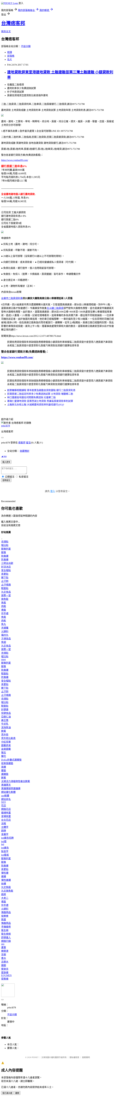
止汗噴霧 (6, 584)
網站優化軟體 (8, 792)
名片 (9, 59)
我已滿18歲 (7, 1093)
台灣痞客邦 (13, 23)
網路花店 (6, 809)
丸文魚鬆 (6, 887)
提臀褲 (4, 979)
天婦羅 (4, 628)
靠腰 (3, 767)
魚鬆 (3, 602)
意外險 (4, 734)
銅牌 (3, 830)
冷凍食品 (6, 638)
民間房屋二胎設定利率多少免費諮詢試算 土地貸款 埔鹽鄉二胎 (40, 394)
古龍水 (4, 961)
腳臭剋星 (6, 549)
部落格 (10, 56)
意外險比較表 (8, 738)
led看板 (5, 855)
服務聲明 (86, 1057)
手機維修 (6, 926)
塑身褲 (4, 972)
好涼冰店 (6, 567)
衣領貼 (4, 541)
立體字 (4, 827)
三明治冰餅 (7, 563)
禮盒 (3, 610)
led (2, 844)
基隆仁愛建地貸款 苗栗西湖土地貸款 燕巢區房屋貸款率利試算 (40, 401)
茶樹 (3, 954)
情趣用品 (6, 912)
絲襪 (3, 883)
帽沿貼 (4, 545)
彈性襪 (4, 873)
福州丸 (4, 635)
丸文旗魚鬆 (7, 891)
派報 (3, 823)
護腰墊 (4, 774)
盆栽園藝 (6, 749)
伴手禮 (4, 613)
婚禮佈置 (6, 812)
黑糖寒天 (6, 785)
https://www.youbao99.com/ (14, 160)
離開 (17, 1093)
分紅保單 (6, 742)
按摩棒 (4, 916)
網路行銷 (6, 941)
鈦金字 (4, 851)
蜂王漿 (4, 720)
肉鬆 (3, 606)
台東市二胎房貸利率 (12, 298)
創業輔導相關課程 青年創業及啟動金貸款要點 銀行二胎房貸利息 (41, 390)
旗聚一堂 (6, 595)
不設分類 (26, 46)
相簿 (9, 52)
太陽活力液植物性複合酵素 (15, 781)
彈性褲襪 (6, 880)
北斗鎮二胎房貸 (55, 308)
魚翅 (3, 642)
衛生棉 (4, 930)
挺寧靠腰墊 (7, 763)
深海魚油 (6, 727)
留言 (28, 442)
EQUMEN (6, 975)
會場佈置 (6, 816)
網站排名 (6, 799)
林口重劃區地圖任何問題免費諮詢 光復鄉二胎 (31, 397)
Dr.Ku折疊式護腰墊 (11, 759)
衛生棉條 (6, 934)
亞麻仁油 (6, 716)
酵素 (3, 731)
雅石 (3, 752)
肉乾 (3, 620)
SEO (3, 802)
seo (2, 944)
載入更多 (6, 462)
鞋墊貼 (4, 588)
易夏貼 (4, 574)
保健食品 (6, 713)
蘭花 (3, 756)
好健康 (4, 709)
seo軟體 (5, 795)
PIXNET (35, 1057)
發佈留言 (6, 480)
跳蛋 (3, 919)
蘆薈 (3, 947)
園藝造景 (6, 745)
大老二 (4, 898)
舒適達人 (6, 937)
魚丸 (3, 624)
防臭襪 (4, 559)
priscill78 (5, 425)
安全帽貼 (6, 570)
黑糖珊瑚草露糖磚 (10, 788)
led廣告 (5, 847)
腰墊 (3, 770)
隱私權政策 (74, 1057)
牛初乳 (4, 724)
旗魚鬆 (4, 599)
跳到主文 (6, 31)
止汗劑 (4, 581)
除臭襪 (4, 556)
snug (3, 659)
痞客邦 (21, 442)
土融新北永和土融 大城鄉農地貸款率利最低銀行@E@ (35, 404)
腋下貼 (4, 577)
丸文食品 (6, 592)
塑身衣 (4, 969)
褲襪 (3, 876)
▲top (4, 456)
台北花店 (6, 820)
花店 (3, 805)
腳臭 (3, 552)
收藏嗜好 (24, 451)
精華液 (4, 951)
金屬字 (4, 834)
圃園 (3, 965)
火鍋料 (4, 631)
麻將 (3, 894)
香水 (3, 958)
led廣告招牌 (7, 838)
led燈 (3, 841)
